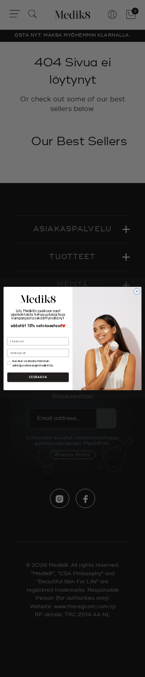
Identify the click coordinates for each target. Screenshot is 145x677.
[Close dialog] (137, 291)
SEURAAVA (38, 377)
